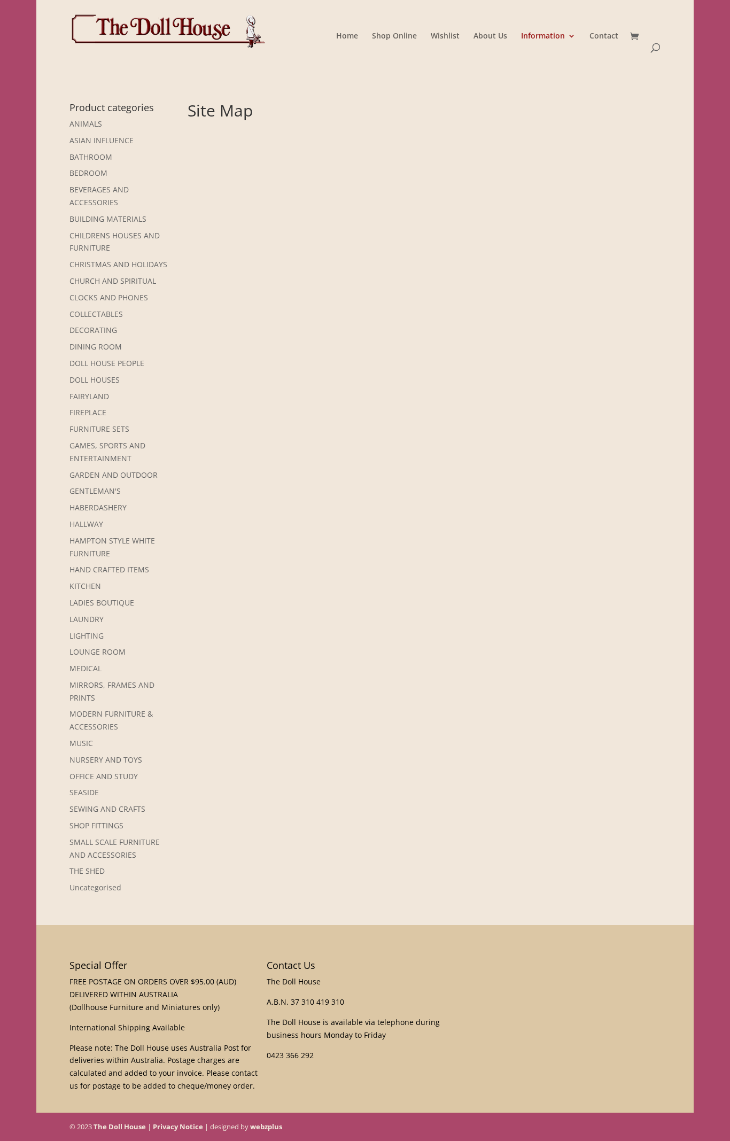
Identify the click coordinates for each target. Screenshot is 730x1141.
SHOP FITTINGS (96, 825)
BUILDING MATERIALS (107, 219)
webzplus (266, 1126)
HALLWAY (86, 524)
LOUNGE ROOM (97, 652)
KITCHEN (85, 586)
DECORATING (93, 330)
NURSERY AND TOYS (105, 760)
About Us (490, 36)
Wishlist (445, 36)
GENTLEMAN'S (95, 491)
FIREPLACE (87, 412)
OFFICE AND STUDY (103, 776)
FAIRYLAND (89, 396)
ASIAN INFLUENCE (101, 140)
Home (347, 36)
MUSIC (81, 743)
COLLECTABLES (96, 314)
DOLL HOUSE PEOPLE (106, 363)
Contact (603, 36)
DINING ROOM (95, 346)
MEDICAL (85, 668)
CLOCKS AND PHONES (108, 297)
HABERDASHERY (98, 507)
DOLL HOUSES (94, 380)
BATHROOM (90, 157)
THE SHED (87, 871)
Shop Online (394, 36)
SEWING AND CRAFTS (107, 809)
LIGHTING (86, 636)
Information (543, 36)
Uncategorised (95, 887)
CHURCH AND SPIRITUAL (112, 281)
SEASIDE (84, 792)
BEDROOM (88, 173)
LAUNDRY (86, 619)
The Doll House (120, 1126)
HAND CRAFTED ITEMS (109, 569)
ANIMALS (85, 124)
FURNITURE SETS (99, 429)
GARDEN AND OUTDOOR (113, 475)
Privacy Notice (178, 1126)
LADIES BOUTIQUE (101, 602)
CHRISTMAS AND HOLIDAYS (118, 264)
